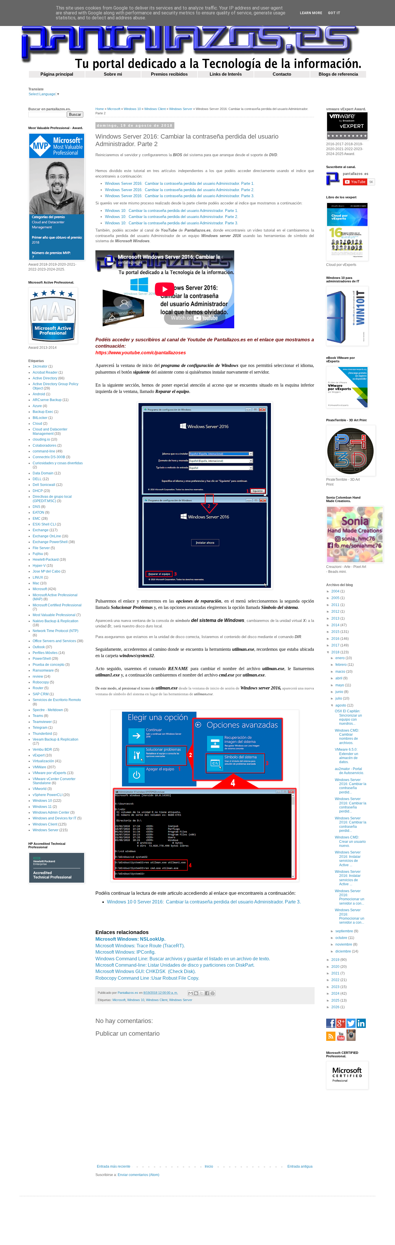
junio (339, 692)
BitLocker (40, 418)
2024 (335, 993)
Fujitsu (38, 554)
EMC (36, 519)
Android (39, 394)
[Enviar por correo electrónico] (190, 993)
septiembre (344, 931)
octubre (341, 938)
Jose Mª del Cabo (46, 571)
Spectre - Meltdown (48, 710)
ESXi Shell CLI (44, 524)
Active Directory (45, 378)
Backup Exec (43, 412)
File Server (41, 548)
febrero (341, 665)
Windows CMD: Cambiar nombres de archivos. (347, 736)
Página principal (56, 74)
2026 (335, 1007)
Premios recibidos (169, 74)
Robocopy (41, 682)
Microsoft (113, 109)
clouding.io (41, 439)
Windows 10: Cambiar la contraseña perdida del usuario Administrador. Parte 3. (171, 223)
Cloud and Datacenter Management (50, 431)
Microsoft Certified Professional (57, 605)
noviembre (344, 944)
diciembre (343, 951)
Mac (36, 583)
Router (38, 688)
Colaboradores (44, 445)
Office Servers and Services (54, 641)
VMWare (39, 767)
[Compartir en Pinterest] (212, 993)
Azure (37, 406)
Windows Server (180, 109)
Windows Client (155, 109)
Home (99, 109)
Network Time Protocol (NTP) (55, 631)
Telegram (40, 728)
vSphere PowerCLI (47, 795)
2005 (335, 598)
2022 (335, 980)
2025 (335, 1000)
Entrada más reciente (113, 1166)
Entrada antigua (300, 1166)
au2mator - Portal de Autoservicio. (349, 771)
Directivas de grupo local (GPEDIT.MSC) (52, 499)
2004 (335, 591)
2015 (335, 632)
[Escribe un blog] (196, 993)
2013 (335, 618)
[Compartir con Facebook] (207, 993)
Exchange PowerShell (50, 542)
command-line (44, 451)
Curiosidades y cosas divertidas (58, 463)
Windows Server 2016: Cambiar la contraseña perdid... (350, 786)
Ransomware (43, 670)
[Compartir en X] (201, 993)
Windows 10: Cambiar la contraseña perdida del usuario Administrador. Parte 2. (171, 217)
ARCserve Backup (47, 400)
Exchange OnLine (47, 536)
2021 (335, 973)
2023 (335, 987)
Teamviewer (42, 722)
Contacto (282, 74)
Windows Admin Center (51, 812)
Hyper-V (39, 566)
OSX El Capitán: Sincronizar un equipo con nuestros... (348, 717)
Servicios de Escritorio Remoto (57, 700)
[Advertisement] (55, 980)
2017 (335, 645)
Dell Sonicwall (44, 485)
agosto (341, 705)
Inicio (209, 1166)
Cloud (37, 424)
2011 (335, 605)
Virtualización (43, 761)
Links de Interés (226, 74)
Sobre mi (113, 74)
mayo (340, 685)
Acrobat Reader (45, 372)
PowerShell (42, 659)
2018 (335, 652)
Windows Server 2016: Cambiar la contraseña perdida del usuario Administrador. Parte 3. (179, 196)
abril (339, 678)
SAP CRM (41, 694)
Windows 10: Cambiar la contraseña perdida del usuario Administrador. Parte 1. (171, 210)
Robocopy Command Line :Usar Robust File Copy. (147, 978)
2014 (335, 625)
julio (339, 698)
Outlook (39, 647)
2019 (335, 960)
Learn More (311, 13)
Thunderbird (42, 734)
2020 (335, 967)
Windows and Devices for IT (54, 818)
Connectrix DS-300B (49, 457)
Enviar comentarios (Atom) (138, 1175)
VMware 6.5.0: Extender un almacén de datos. (346, 756)
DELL (37, 479)
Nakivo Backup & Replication (55, 621)
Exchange (41, 530)
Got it (334, 13)
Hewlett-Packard (46, 560)
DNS (36, 507)
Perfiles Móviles (45, 653)
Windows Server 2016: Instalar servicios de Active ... (348, 858)
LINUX (38, 577)
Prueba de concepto (48, 665)
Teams (38, 716)
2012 (335, 612)
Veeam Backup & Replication (55, 739)
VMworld (40, 789)
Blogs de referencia (338, 74)
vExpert (39, 755)
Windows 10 (132, 109)
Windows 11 (42, 807)
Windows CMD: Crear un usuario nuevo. (350, 841)
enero (340, 658)
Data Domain (43, 473)
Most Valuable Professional (54, 615)
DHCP (38, 491)
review (38, 676)
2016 (335, 639)
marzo (340, 672)
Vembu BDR (42, 750)
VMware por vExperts (49, 773)
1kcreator (40, 366)
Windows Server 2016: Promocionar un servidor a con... (349, 897)
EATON (38, 512)
